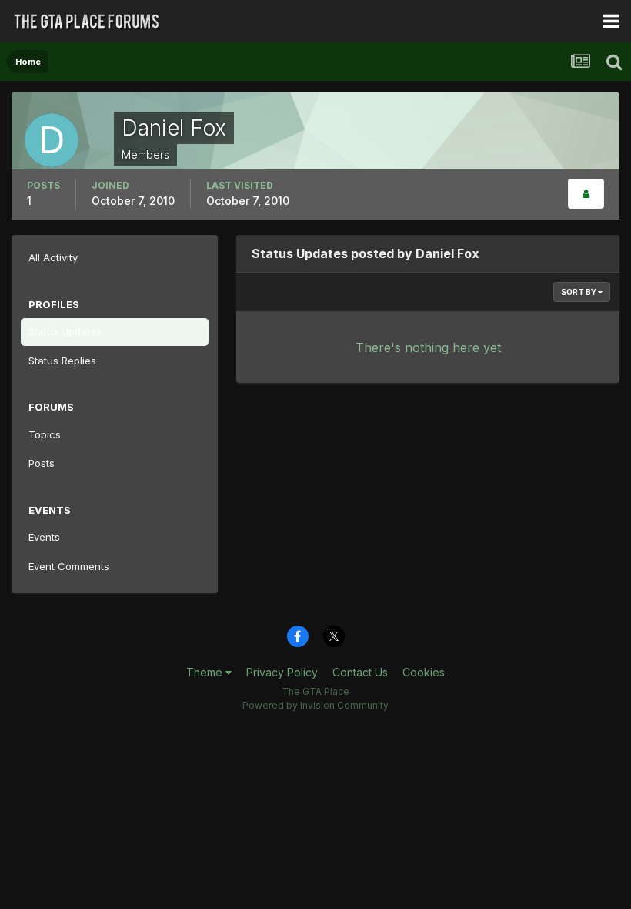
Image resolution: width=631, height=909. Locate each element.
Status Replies (62, 360)
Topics (44, 434)
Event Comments (68, 566)
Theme (205, 672)
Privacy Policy (282, 672)
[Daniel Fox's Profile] (586, 194)
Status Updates (65, 331)
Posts (41, 463)
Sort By (579, 292)
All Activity (53, 257)
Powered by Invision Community (315, 705)
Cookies (423, 672)
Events (44, 537)
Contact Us (360, 672)
